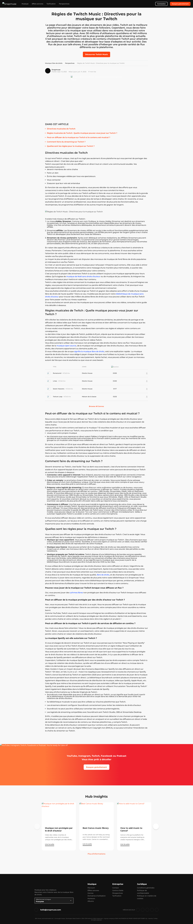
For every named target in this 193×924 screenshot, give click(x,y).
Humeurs (91, 898)
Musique (25, 4)
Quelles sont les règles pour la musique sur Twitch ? (70, 146)
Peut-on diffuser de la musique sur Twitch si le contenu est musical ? (78, 137)
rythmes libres (76, 593)
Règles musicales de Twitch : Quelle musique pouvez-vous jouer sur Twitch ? (82, 133)
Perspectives (64, 4)
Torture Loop (58, 396)
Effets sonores (37, 4)
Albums (91, 901)
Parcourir (91, 888)
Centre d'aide (117, 890)
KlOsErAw (66, 373)
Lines (55, 381)
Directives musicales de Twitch (61, 129)
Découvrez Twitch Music (96, 54)
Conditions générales (145, 888)
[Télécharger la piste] (147, 373)
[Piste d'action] (143, 373)
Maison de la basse (89, 396)
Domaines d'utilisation (97, 896)
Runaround (57, 373)
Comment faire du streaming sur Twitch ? (66, 142)
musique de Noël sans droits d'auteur (83, 276)
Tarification (51, 4)
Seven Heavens (59, 389)
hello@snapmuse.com (50, 910)
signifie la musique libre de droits (89, 351)
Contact (115, 888)
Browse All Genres (96, 406)
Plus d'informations (96, 854)
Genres (90, 893)
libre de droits (103, 575)
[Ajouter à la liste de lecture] (139, 373)
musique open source (66, 346)
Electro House (87, 373)
